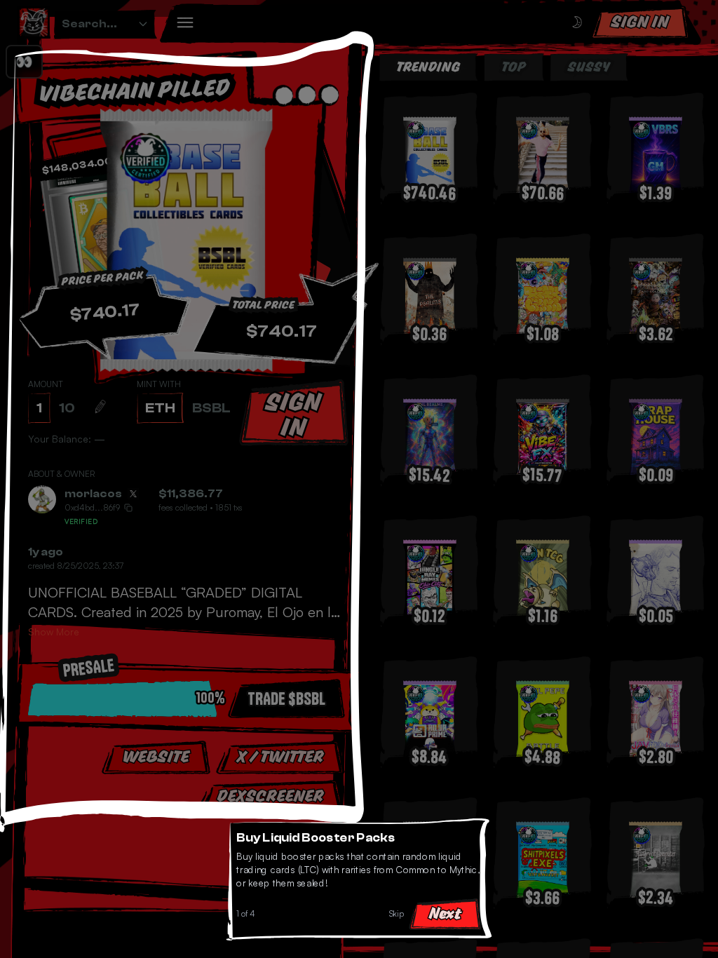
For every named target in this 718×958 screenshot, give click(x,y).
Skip (398, 915)
